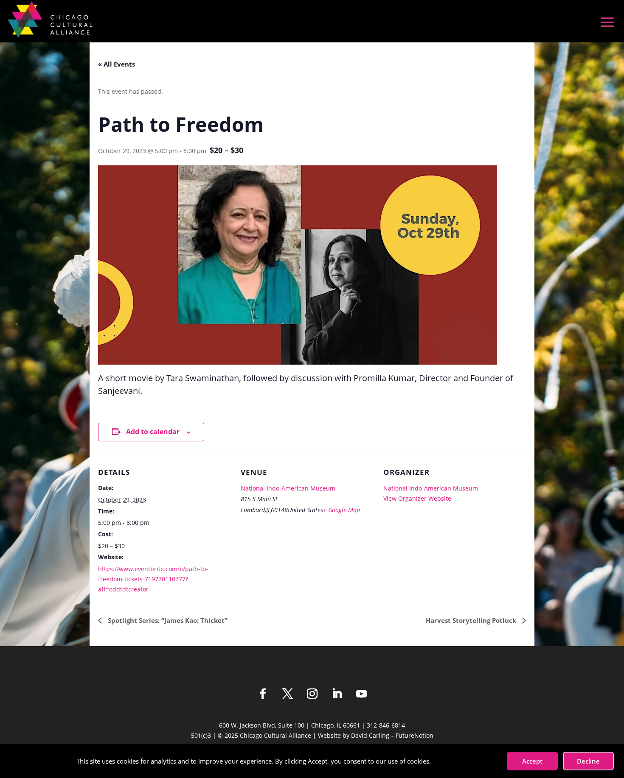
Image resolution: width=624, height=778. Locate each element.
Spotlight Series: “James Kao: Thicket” (167, 620)
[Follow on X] (287, 694)
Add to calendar (153, 431)
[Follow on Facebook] (262, 694)
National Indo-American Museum (288, 488)
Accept (532, 761)
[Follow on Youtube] (361, 694)
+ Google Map (341, 510)
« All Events (116, 64)
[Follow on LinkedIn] (336, 694)
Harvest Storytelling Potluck (472, 620)
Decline (588, 761)
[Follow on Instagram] (312, 694)
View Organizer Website (417, 498)
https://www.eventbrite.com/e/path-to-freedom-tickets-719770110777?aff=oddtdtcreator (153, 579)
